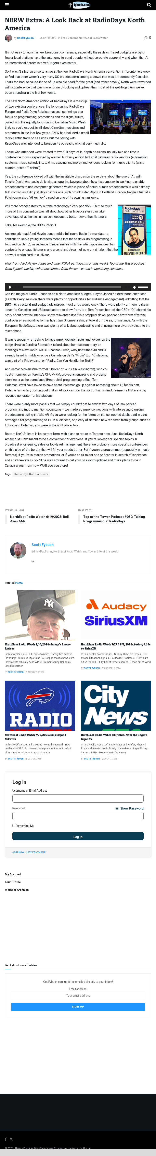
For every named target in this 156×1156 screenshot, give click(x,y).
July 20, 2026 (34, 758)
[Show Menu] (7, 5)
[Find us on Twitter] (11, 1139)
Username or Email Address (29, 791)
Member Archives (17, 890)
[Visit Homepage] (78, 5)
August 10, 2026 (35, 672)
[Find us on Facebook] (6, 1139)
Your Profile (13, 882)
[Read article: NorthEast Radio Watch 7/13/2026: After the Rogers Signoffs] (116, 706)
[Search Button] (149, 5)
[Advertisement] (78, 490)
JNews (18, 1148)
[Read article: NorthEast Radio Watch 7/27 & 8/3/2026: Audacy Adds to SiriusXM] (116, 615)
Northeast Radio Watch (93, 38)
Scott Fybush (25, 38)
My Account (13, 874)
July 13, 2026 (110, 758)
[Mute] (134, 287)
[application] (78, 287)
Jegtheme (85, 1148)
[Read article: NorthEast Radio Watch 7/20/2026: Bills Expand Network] (40, 706)
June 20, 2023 (48, 38)
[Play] (10, 287)
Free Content (69, 38)
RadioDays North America (31, 474)
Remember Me (24, 826)
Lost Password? (36, 852)
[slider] (143, 287)
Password (18, 808)
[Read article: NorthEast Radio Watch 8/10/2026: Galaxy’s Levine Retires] (40, 615)
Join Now (18, 852)
